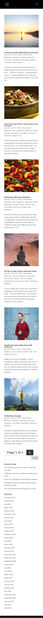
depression (8, 278)
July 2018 (7, 568)
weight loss (16, 135)
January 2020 (9, 528)
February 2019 (9, 548)
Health (22, 204)
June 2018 (8, 571)
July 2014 (7, 604)
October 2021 (9, 501)
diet (14, 130)
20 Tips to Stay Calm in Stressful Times (20, 271)
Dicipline (7, 423)
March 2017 (8, 578)
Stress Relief (17, 62)
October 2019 (9, 531)
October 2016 (9, 588)
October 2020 (9, 517)
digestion (20, 130)
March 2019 (8, 544)
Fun (14, 352)
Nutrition (7, 135)
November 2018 (10, 558)
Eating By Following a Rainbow (17, 197)
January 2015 (9, 601)
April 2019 (7, 541)
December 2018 (10, 554)
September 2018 (10, 561)
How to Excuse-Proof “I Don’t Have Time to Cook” (21, 125)
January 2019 (9, 551)
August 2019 (8, 538)
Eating (6, 133)
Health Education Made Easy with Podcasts (18, 346)
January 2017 (9, 584)
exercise (7, 60)
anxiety (15, 276)
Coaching (30, 276)
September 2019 (10, 534)
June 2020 (8, 521)
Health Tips (30, 204)
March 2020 (8, 524)
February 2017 (9, 581)
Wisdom (7, 284)
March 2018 (8, 574)
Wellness (7, 210)
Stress (15, 281)
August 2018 (8, 564)
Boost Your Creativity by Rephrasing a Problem (20, 479)
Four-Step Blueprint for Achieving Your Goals (20, 488)
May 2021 (7, 504)
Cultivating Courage (12, 416)
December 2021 (10, 497)
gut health (14, 133)
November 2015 (10, 594)
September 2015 (10, 598)
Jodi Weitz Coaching (20, 60)
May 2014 (7, 608)
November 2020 (10, 514)
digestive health (31, 130)
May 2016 (7, 591)
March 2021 (8, 507)
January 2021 (9, 511)
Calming (16, 57)
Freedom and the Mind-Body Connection (21, 53)
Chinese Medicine (27, 57)
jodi (8, 55)
